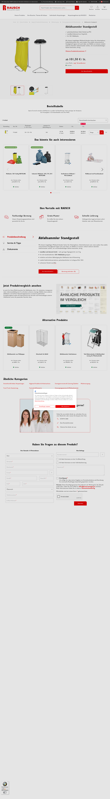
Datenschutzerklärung (39, 401)
